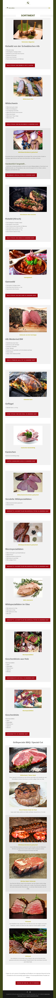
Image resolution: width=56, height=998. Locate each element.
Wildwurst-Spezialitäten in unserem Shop (21, 175)
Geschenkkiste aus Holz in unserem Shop (21, 678)
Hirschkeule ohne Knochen (28, 214)
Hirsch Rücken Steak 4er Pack (28, 810)
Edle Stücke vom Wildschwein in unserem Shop (22, 124)
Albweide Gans (28, 399)
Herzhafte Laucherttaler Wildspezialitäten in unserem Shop (28, 511)
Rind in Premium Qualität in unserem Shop (21, 360)
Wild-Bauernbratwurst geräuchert (28, 152)
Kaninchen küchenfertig (28, 447)
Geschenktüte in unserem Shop (17, 734)
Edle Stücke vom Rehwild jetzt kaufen (20, 65)
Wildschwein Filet (28, 99)
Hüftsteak (28, 956)
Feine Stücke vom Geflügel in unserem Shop (22, 414)
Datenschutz (47, 994)
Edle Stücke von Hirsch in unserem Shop (20, 238)
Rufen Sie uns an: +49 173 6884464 (28, 983)
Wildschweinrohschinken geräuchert (28, 495)
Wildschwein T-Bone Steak (28, 775)
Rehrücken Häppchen (28, 42)
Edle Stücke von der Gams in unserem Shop (21, 295)
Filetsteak (28, 921)
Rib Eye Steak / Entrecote (28, 881)
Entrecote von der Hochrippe (28, 335)
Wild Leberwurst (28, 600)
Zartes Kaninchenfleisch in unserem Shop (21, 461)
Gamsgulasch (28, 277)
